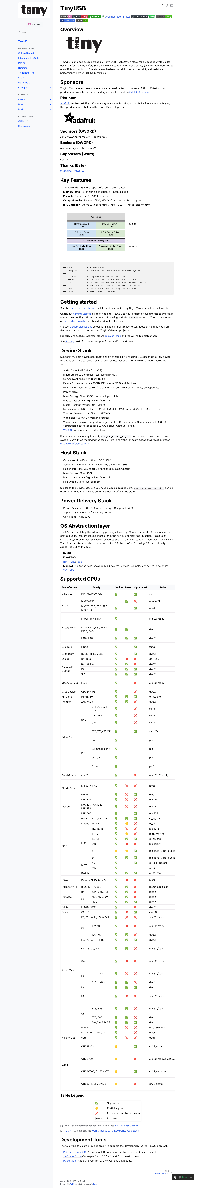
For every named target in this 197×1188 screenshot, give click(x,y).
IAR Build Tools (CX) (75, 1152)
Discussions (24, 126)
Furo (95, 1184)
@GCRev (79, 170)
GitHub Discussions (80, 326)
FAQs (21, 77)
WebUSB (68, 430)
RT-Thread (69, 561)
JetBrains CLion (72, 1156)
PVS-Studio (70, 1160)
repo (79, 561)
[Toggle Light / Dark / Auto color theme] (167, 5)
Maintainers (24, 82)
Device (21, 99)
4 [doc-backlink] (71, 1130)
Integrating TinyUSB (28, 58)
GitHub (21, 121)
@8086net (66, 170)
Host (20, 104)
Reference (23, 67)
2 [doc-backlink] (67, 1130)
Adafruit (65, 103)
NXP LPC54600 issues (126, 1125)
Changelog (23, 87)
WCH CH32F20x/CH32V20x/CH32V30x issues (115, 1130)
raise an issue (113, 335)
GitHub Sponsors (139, 92)
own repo (68, 569)
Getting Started (26, 53)
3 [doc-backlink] (69, 1130)
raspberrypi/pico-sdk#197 (75, 443)
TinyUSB (22, 41)
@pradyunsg (85, 1184)
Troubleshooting (26, 72)
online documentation (82, 308)
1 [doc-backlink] (61, 1125)
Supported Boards (74, 321)
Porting (22, 63)
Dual (20, 109)
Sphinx (73, 1184)
